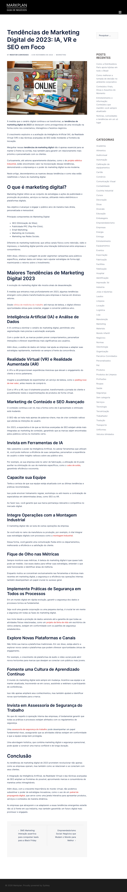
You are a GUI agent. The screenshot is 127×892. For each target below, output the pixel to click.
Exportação (101, 255)
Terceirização (102, 411)
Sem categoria (103, 397)
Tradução (100, 420)
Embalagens (102, 218)
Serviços (100, 402)
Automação (101, 159)
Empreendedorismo (105, 223)
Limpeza (100, 301)
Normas (100, 342)
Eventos (100, 250)
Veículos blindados (105, 434)
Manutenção (102, 319)
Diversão (100, 209)
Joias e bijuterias (104, 291)
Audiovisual (101, 155)
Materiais (100, 328)
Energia (99, 232)
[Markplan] (16, 7)
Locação (100, 305)
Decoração (101, 199)
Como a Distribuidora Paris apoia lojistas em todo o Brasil (106, 67)
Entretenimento (103, 241)
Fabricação (101, 259)
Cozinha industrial (104, 190)
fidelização (101, 269)
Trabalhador (102, 416)
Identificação (102, 278)
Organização (102, 351)
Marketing (61, 55)
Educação (101, 213)
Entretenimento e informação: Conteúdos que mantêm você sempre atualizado (106, 105)
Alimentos (101, 150)
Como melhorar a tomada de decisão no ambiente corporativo (106, 78)
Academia (101, 146)
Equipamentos (103, 245)
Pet (97, 365)
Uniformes (101, 429)
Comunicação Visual (105, 181)
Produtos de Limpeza (106, 374)
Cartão (99, 172)
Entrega (100, 236)
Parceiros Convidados (106, 356)
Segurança (101, 393)
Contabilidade (103, 186)
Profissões (101, 379)
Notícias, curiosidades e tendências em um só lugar (107, 119)
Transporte (101, 425)
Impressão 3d (102, 282)
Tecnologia (101, 406)
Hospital (100, 273)
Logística (100, 310)
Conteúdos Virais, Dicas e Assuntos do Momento (106, 89)
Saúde (99, 388)
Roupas (99, 383)
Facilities (100, 264)
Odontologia (102, 347)
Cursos (99, 195)
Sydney (46, 885)
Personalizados (103, 360)
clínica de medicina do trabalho (28, 304)
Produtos (100, 370)
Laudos (99, 296)
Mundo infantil (103, 333)
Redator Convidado (19, 55)
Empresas (101, 227)
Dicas (99, 204)
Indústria (100, 287)
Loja (98, 314)
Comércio (101, 177)
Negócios (100, 337)
